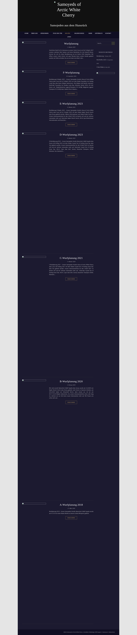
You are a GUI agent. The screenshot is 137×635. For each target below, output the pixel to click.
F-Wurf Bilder (100, 67)
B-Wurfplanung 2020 (71, 381)
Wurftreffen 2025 (101, 60)
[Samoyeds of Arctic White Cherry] (68, 12)
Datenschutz (112, 632)
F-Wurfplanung (71, 72)
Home (26, 33)
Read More (71, 62)
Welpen (67, 33)
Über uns (34, 33)
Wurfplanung (71, 43)
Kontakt (108, 33)
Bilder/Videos (79, 33)
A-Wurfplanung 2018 (71, 504)
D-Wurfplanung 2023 (71, 134)
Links (69, 37)
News (90, 33)
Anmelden (85, 632)
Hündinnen (45, 33)
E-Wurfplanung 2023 (71, 103)
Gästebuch (98, 33)
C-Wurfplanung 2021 (71, 258)
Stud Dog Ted (57, 33)
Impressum (105, 632)
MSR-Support (98, 632)
